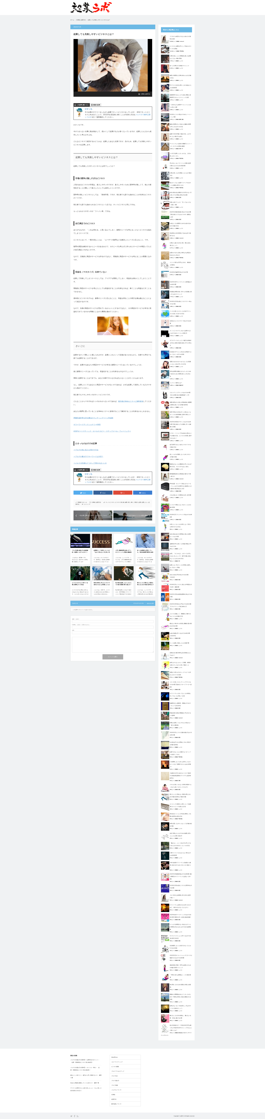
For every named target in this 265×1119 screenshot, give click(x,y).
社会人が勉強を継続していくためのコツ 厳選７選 (84, 1083)
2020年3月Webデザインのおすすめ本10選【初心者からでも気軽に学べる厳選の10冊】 (180, 424)
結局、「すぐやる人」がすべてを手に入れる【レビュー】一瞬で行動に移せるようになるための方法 (180, 556)
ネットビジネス (110, 502)
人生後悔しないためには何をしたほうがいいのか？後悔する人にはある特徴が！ (180, 764)
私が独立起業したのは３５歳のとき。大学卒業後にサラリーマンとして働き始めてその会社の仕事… (123, 593)
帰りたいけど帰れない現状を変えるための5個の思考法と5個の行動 (145, 584)
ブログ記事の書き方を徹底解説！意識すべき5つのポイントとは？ (80, 551)
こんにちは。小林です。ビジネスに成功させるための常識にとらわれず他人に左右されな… (102, 592)
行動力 (136, 502)
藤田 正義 (181, 119)
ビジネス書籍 (115, 1066)
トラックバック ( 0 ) (138, 603)
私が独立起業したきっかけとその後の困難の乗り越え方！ (123, 583)
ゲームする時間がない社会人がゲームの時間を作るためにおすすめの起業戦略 (180, 927)
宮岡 (179, 780)
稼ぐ (132, 502)
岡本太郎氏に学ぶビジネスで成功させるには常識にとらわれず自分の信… (102, 584)
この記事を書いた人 (82, 105)
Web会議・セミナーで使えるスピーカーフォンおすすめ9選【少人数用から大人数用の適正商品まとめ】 (181, 486)
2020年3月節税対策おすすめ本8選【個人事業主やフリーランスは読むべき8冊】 (181, 876)
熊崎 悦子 (181, 385)
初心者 (122, 502)
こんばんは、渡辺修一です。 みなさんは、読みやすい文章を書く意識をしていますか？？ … (80, 560)
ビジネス (117, 502)
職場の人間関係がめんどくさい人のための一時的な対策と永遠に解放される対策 (180, 997)
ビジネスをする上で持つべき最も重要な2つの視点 (80, 583)
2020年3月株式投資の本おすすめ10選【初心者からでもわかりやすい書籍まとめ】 (180, 214)
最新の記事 (96, 105)
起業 (140, 502)
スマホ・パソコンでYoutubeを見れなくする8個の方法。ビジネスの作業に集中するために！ (181, 435)
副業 (126, 502)
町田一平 (181, 148)
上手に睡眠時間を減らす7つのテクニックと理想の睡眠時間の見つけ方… (123, 551)
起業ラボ (182, 1116)
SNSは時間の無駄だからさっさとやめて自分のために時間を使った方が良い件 (180, 374)
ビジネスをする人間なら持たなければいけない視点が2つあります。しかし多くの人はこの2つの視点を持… (80, 593)
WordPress (114, 1057)
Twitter (71, 1116)
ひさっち (88, 109)
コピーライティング (117, 1062)
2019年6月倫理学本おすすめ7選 (179, 272)
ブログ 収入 (114, 1076)
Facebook (74, 1116)
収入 (129, 502)
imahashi (182, 41)
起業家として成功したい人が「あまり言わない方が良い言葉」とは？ (102, 551)
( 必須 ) (75, 619)
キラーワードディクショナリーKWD (87, 424)
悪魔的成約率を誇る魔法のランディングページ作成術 (93, 418)
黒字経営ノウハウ (116, 1104)
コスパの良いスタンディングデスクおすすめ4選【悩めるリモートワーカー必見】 (181, 684)
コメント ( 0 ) (150, 603)
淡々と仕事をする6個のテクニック (179, 65)
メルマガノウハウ (116, 1090)
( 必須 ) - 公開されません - (81, 624)
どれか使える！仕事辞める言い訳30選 (180, 495)
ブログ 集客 (114, 1085)
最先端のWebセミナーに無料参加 (130, 401)
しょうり (181, 60)
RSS (77, 1116)
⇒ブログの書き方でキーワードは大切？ (88, 456)
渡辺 (180, 197)
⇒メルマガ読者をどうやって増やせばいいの (90, 463)
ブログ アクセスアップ (117, 1071)
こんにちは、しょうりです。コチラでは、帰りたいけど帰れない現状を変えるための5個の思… (145, 592)
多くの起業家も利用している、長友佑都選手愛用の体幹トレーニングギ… (145, 551)
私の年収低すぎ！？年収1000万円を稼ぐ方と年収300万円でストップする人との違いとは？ (181, 1028)
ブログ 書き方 (115, 1080)
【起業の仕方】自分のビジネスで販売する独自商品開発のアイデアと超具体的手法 (180, 775)
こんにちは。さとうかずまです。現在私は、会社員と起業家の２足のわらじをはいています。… (102, 560)
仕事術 (78, 20)
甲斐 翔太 (182, 51)
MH (179, 561)
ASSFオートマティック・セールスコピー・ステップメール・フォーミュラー (102, 431)
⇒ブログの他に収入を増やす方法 (85, 450)
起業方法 (83, 20)
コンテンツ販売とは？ (176, 383)
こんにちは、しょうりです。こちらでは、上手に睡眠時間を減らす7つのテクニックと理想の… (123, 559)
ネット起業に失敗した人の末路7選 (179, 643)
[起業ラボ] (91, 7)
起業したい (145, 502)
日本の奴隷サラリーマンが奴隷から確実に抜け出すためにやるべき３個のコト (180, 865)
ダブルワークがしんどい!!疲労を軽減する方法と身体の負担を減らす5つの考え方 (181, 343)
